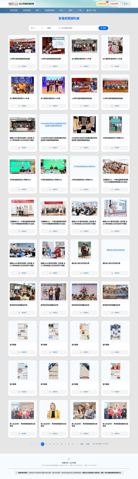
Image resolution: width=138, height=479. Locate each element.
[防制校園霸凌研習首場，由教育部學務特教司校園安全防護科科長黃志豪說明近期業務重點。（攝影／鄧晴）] (22, 292)
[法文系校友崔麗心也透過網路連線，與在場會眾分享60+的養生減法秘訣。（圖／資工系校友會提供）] (53, 410)
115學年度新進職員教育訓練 (20, 59)
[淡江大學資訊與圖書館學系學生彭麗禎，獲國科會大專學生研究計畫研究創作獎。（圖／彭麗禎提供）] (115, 250)
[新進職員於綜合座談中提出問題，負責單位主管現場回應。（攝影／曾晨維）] (84, 85)
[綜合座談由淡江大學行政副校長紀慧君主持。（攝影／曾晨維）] (53, 45)
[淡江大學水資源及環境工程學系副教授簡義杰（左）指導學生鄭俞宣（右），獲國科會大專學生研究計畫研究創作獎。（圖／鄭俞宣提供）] (84, 250)
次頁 (81, 444)
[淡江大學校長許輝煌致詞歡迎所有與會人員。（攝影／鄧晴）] (84, 292)
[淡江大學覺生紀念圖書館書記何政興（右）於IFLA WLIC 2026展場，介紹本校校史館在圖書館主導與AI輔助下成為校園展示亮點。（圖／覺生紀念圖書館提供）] (115, 45)
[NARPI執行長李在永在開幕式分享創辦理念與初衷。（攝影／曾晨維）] (115, 208)
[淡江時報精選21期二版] (84, 371)
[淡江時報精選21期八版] (22, 331)
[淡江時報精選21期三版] (53, 371)
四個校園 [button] (13, 10)
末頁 (87, 444)
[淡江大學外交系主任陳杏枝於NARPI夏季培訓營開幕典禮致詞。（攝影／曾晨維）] (84, 208)
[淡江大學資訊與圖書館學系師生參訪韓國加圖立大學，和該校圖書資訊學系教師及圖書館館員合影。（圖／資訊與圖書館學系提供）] (84, 45)
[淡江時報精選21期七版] (53, 331)
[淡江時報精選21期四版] (22, 371)
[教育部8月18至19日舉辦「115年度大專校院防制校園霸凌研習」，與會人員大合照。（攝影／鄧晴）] (115, 292)
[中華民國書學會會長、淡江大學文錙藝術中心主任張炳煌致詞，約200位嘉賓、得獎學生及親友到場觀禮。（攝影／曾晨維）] (115, 166)
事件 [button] (37, 10)
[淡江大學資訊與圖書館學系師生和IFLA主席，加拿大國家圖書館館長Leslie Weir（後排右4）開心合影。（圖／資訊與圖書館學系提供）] (22, 85)
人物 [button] (79, 10)
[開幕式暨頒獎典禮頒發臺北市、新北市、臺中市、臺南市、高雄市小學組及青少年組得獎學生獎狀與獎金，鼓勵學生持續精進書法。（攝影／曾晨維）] (22, 208)
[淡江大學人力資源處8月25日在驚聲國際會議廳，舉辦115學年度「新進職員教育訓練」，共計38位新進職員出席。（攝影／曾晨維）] (115, 85)
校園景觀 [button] (26, 10)
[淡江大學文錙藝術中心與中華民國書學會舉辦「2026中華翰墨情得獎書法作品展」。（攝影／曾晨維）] (53, 208)
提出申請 (103, 3)
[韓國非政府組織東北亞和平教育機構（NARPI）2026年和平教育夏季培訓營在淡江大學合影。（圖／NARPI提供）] (22, 124)
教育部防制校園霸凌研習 (18, 305)
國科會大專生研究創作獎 (80, 263)
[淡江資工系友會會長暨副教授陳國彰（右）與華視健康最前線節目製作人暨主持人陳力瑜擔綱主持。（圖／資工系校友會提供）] (84, 410)
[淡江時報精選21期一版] (115, 371)
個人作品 (92, 10)
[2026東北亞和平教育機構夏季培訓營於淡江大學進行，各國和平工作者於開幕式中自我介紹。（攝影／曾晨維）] (22, 250)
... (76, 444)
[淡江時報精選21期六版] (84, 331)
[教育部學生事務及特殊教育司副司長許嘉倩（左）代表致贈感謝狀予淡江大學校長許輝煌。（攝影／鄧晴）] (53, 292)
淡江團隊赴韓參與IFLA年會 (81, 59)
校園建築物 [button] (49, 10)
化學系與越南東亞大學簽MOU (113, 138)
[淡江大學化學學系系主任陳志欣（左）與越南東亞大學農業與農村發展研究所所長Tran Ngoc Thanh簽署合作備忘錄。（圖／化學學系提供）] (22, 166)
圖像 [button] (70, 10)
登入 (127, 4)
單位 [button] (61, 10)
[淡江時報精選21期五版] (115, 331)
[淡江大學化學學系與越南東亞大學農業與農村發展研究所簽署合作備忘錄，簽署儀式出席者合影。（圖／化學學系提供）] (84, 166)
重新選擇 (115, 4)
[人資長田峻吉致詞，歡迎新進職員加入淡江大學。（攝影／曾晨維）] (22, 45)
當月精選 (13, 345)
